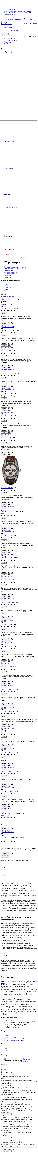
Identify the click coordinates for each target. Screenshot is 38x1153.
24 (10, 1137)
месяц (28, 1090)
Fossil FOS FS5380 (6, 580)
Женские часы (8, 168)
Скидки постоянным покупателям (15, 1040)
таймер (33, 1110)
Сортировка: (5, 298)
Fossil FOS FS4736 (6, 711)
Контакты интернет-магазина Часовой (16, 1039)
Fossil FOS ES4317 (6, 373)
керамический (23, 1125)
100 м (20, 1087)
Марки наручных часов (11, 52)
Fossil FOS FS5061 (6, 689)
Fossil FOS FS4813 (6, 752)
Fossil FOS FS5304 (6, 791)
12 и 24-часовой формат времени (14, 1097)
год (14, 1090)
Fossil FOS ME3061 (7, 602)
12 (4, 1137)
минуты (22, 1103)
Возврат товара (9, 1034)
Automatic (7, 287)
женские (7, 1076)
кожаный (15, 1117)
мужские (17, 1076)
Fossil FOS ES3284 (6, 558)
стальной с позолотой (20, 1128)
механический (20, 1082)
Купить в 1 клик (5, 325)
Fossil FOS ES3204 (6, 416)
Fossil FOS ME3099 (7, 667)
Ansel (6, 286)
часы (10, 1094)
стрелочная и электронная (23, 1132)
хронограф (12, 1103)
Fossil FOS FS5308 (6, 771)
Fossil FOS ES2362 (6, 535)
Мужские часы (9, 141)
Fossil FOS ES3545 (6, 646)
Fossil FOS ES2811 (6, 308)
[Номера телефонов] (2, 35)
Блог (5, 1048)
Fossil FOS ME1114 (7, 837)
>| (5, 880)
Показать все (5, 1114)
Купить (3, 313)
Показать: (4, 301)
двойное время (23, 1110)
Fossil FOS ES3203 (6, 351)
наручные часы (30, 893)
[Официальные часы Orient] (30, 1061)
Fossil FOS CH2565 (7, 488)
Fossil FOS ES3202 (6, 393)
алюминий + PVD (9, 1125)
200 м (28, 1087)
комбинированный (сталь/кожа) (22, 1119)
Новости (7, 1050)
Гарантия (7, 1035)
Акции (6, 254)
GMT (13, 1110)
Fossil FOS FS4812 (6, 438)
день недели (24, 1106)
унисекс (26, 1076)
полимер (29, 1144)
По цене (7, 194)
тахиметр (6, 1090)
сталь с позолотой (9, 1149)
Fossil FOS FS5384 (6, 330)
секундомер (7, 1112)
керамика (21, 1141)
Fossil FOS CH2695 (7, 813)
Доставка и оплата (10, 1037)
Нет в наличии (5, 830)
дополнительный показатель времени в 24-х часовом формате (17, 1100)
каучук (6, 1117)
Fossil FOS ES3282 (6, 624)
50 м (12, 1087)
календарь (25, 1104)
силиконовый (14, 1121)
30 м (5, 1087)
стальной (7, 1128)
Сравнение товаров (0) (8, 296)
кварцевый (7, 1080)
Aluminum (7, 284)
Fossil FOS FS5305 (6, 732)
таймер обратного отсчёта (19, 1108)
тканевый (25, 1121)
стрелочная (7, 1132)
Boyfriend (7, 289)
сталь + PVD (31, 1126)
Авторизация (8, 29)
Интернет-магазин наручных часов (15, 267)
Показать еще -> (9, 291)
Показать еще (5, 857)
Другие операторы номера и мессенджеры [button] (17, 11)
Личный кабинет (6, 24)
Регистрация (8, 27)
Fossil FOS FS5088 (6, 512)
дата (21, 1090)
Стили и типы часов (10, 207)
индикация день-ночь (18, 1101)
